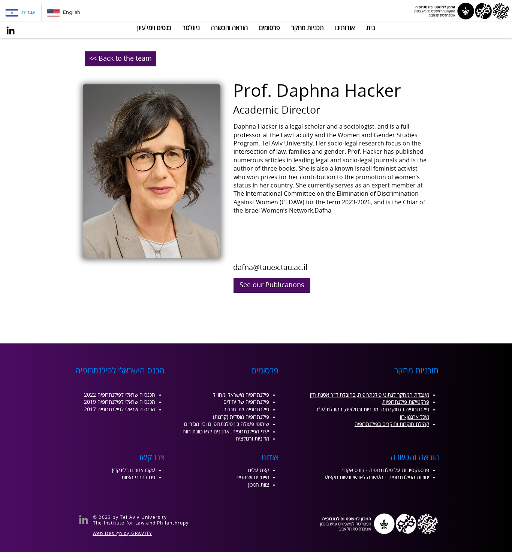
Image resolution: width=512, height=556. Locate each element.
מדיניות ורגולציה (252, 439)
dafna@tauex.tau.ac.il (270, 267)
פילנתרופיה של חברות (246, 409)
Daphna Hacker (255, 126)
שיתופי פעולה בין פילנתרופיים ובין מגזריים (226, 424)
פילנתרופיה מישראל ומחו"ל (241, 395)
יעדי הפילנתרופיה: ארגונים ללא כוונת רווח (226, 432)
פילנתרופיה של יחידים (246, 402)
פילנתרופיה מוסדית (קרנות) (241, 417)
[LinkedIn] (10, 30)
